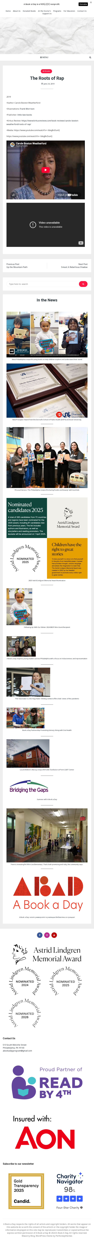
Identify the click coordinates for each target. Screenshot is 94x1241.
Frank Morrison (27, 108)
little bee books (24, 114)
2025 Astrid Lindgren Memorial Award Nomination (47, 580)
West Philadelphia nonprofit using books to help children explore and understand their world (47, 359)
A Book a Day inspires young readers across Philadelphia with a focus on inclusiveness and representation (47, 658)
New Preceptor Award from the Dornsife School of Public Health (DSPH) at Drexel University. (47, 420)
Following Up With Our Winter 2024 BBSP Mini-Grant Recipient (47, 627)
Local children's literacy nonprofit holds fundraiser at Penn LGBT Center (47, 770)
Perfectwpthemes (64, 1236)
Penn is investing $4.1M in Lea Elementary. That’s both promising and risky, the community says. (47, 864)
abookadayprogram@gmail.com (17, 1050)
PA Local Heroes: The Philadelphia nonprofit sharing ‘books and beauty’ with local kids (47, 490)
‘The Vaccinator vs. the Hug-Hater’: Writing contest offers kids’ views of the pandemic (47, 699)
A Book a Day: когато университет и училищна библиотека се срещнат (47, 917)
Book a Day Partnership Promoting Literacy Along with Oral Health (47, 730)
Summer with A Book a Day (47, 799)
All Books (46, 71)
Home (8, 11)
